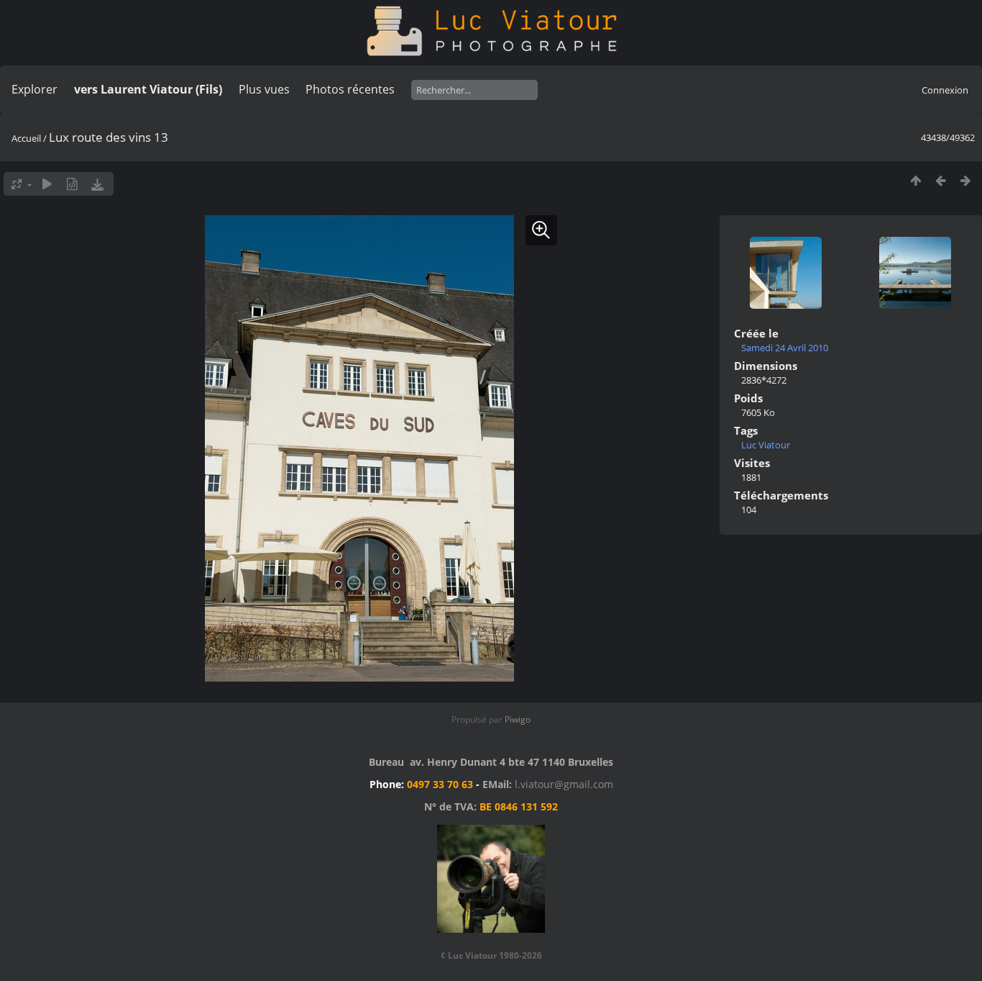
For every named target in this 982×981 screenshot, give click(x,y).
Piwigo (518, 719)
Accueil (26, 138)
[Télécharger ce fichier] (97, 184)
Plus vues (264, 89)
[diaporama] (47, 184)
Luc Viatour (765, 444)
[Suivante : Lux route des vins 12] (965, 180)
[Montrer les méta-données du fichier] (72, 184)
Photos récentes (350, 89)
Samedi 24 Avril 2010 (784, 347)
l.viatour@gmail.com (564, 784)
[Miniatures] (915, 180)
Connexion (945, 89)
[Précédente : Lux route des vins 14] (940, 180)
